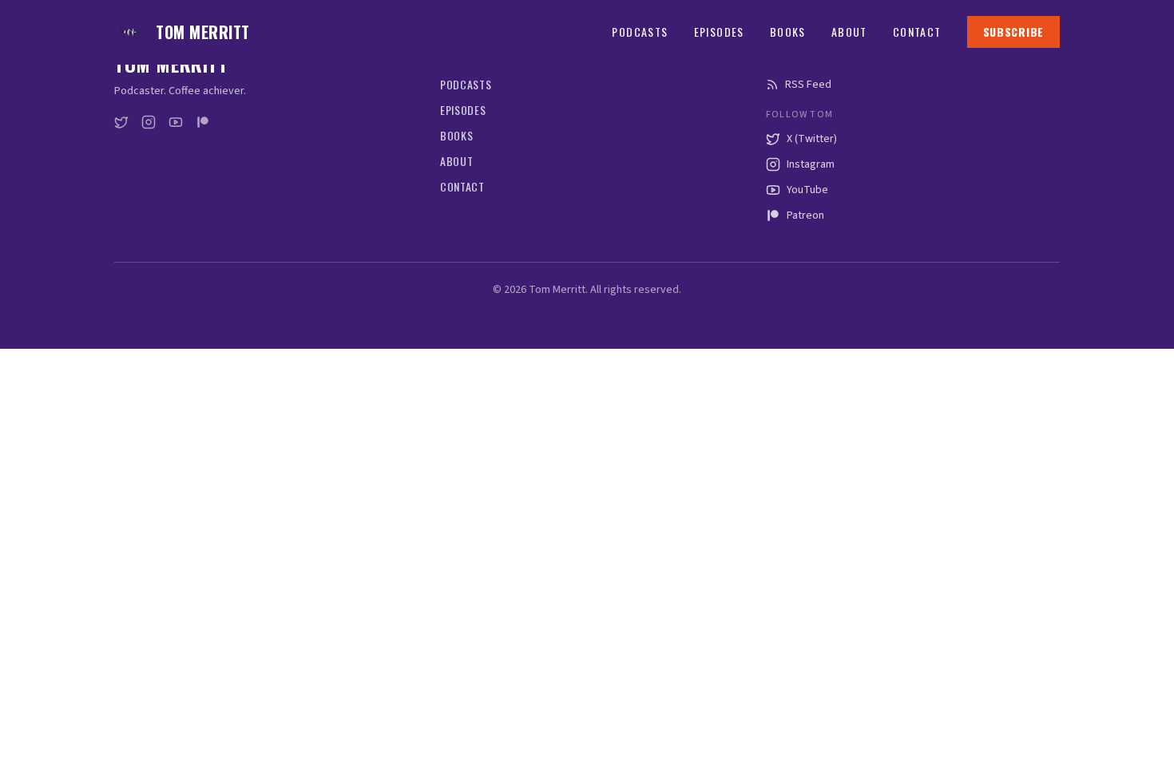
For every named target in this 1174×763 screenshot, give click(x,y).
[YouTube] (176, 122)
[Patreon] (203, 122)
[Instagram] (148, 122)
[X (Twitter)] (121, 122)
